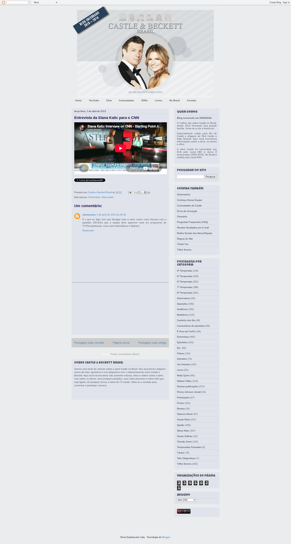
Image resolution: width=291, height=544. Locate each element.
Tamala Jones (184, 441)
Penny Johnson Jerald (189, 392)
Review (181, 408)
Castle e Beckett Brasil (100, 192)
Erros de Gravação (187, 211)
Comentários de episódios (191, 325)
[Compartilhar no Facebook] (145, 192)
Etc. (179, 348)
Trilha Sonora (184, 249)
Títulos (180, 452)
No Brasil (174, 100)
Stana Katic (108, 197)
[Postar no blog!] (139, 192)
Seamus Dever (185, 414)
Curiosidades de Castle (189, 205)
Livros (158, 100)
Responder (88, 230)
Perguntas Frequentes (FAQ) (192, 222)
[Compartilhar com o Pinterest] (148, 192)
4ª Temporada (184, 270)
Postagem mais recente (89, 342)
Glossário (182, 216)
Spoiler (180, 425)
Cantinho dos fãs (186, 320)
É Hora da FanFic (186, 331)
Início (78, 100)
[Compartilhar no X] (142, 192)
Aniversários (183, 194)
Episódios (182, 342)
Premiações (183, 397)
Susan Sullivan (185, 436)
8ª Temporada (184, 292)
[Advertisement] (120, 308)
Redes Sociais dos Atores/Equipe (194, 233)
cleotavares (89, 214)
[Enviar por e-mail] (136, 192)
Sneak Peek (183, 419)
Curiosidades (126, 100)
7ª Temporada (184, 287)
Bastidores (182, 314)
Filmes (180, 353)
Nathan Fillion (184, 381)
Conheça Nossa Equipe (189, 200)
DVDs (144, 100)
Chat (109, 100)
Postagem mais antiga (152, 342)
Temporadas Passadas (189, 447)
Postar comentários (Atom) (125, 354)
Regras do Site (185, 238)
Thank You (182, 244)
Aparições (182, 303)
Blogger (166, 537)
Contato (191, 100)
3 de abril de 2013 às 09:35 (111, 214)
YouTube (94, 100)
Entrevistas (94, 197)
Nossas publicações (187, 386)
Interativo (182, 358)
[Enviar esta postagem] (129, 192)
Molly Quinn (183, 375)
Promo (180, 403)
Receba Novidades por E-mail (193, 227)
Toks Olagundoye (186, 458)
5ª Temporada (184, 276)
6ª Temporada (184, 281)
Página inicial (121, 342)
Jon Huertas (183, 364)
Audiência (182, 309)
